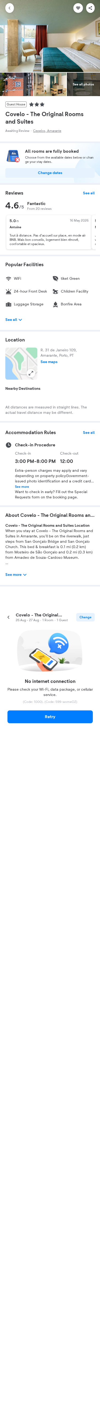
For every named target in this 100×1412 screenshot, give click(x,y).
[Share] (90, 8)
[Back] (9, 8)
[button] (21, 364)
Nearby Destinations (23, 388)
